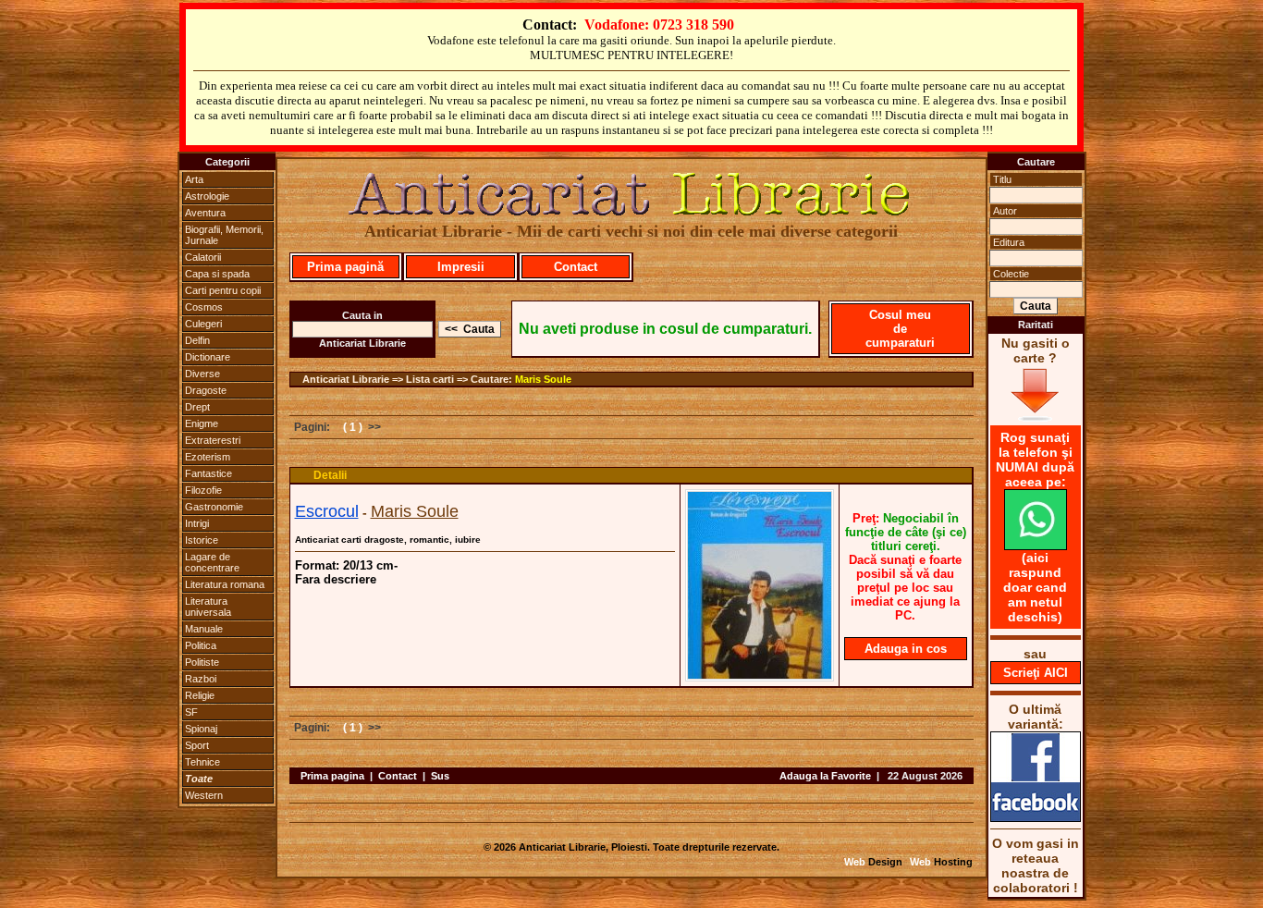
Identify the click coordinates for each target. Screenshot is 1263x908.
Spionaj (201, 728)
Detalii (330, 475)
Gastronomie (214, 506)
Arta (194, 179)
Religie (200, 695)
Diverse (202, 373)
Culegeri (203, 323)
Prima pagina (332, 775)
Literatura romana (224, 584)
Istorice (201, 540)
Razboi (200, 678)
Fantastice (208, 473)
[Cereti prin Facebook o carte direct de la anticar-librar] (1035, 817)
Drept (197, 406)
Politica (200, 645)
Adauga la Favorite (825, 775)
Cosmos (204, 307)
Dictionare (207, 356)
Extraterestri (212, 440)
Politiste (202, 662)
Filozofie (203, 490)
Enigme (201, 423)
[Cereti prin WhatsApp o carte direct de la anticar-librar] (1035, 545)
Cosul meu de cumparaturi (900, 329)
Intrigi (197, 523)
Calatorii (203, 257)
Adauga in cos (905, 649)
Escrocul (327, 511)
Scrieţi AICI (1035, 673)
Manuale (204, 628)
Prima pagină (345, 267)
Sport (197, 745)
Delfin (197, 340)
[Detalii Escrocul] (759, 676)
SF (191, 712)
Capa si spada (217, 273)
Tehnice (202, 761)
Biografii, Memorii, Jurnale (224, 235)
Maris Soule (543, 379)
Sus (440, 775)
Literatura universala (208, 606)
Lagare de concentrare (212, 562)
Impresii (460, 267)
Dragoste (206, 390)
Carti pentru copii (223, 290)
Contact (575, 267)
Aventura (205, 212)
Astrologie (207, 196)
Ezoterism (207, 456)
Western (204, 795)
